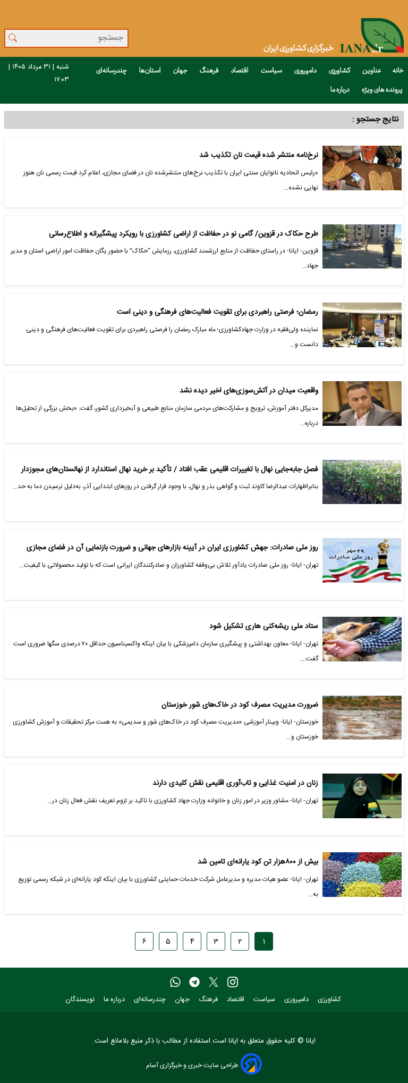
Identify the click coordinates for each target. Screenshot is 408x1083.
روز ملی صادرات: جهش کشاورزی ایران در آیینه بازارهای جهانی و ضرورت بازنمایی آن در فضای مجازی (172, 547)
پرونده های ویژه (383, 89)
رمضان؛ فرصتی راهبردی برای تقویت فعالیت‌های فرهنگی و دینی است (217, 312)
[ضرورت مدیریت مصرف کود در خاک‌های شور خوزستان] (362, 722)
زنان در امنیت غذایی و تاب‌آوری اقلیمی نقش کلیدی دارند (235, 783)
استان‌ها (150, 70)
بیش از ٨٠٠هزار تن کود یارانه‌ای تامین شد (258, 862)
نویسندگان (81, 999)
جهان (181, 70)
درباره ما (340, 89)
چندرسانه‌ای (112, 70)
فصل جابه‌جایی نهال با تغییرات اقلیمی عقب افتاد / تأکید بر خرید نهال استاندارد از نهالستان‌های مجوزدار (169, 469)
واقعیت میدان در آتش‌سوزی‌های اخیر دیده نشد (249, 391)
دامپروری (306, 70)
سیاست (272, 70)
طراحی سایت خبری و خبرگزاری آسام (192, 1065)
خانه (398, 70)
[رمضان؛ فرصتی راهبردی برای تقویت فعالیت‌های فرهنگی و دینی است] (362, 329)
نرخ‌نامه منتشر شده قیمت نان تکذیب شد (258, 155)
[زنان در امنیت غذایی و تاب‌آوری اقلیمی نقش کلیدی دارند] (362, 800)
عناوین (371, 70)
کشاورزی (340, 70)
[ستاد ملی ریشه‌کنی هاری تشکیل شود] (362, 643)
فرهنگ (210, 70)
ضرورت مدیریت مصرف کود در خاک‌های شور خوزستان (240, 705)
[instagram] (232, 982)
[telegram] (194, 982)
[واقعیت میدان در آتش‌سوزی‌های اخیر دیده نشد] (362, 407)
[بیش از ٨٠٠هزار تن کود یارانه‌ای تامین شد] (362, 878)
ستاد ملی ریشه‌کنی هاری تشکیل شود (263, 626)
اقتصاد (240, 70)
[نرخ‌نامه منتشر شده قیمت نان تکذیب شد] (362, 172)
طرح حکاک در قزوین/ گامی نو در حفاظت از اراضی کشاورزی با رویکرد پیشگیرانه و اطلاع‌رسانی (183, 234)
